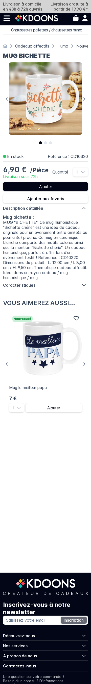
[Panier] (75, 18)
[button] (84, 172)
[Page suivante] (84, 99)
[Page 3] (50, 142)
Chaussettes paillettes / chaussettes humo (46, 29)
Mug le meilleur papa (28, 387)
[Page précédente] (6, 99)
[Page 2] (45, 142)
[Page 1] (40, 142)
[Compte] (84, 18)
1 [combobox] (77, 172)
